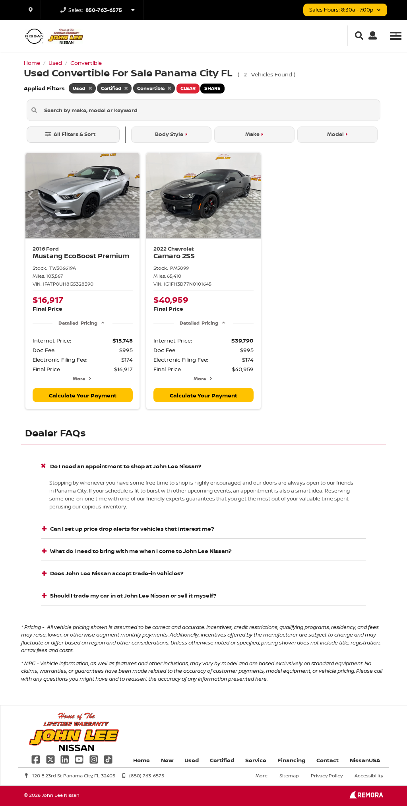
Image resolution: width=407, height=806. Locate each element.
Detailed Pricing (77, 322)
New (167, 760)
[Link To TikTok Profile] (108, 758)
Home (141, 760)
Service (255, 760)
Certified (222, 760)
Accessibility (369, 775)
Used (191, 760)
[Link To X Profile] (51, 758)
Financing (291, 760)
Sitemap (289, 775)
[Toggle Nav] (396, 36)
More (79, 378)
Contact (327, 760)
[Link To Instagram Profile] (94, 758)
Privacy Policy (327, 775)
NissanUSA (365, 760)
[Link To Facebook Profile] (36, 758)
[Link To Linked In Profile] (65, 758)
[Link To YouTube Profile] (80, 758)
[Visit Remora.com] (366, 796)
